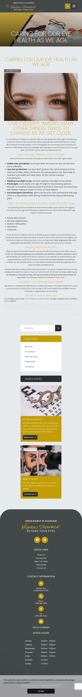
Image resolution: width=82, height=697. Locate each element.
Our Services (30, 351)
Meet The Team (31, 356)
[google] (45, 540)
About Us (28, 346)
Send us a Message (41, 627)
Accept (41, 691)
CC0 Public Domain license (37, 298)
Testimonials (30, 361)
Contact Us (29, 367)
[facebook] (37, 540)
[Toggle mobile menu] (7, 6)
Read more (29, 437)
